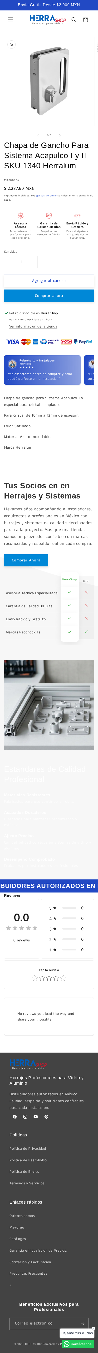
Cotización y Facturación (30, 1262)
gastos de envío (46, 196)
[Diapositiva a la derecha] (60, 135)
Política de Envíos (24, 1171)
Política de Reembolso (28, 1160)
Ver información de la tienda (33, 326)
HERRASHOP (33, 1344)
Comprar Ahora (26, 560)
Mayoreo (17, 1227)
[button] (10, 19)
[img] (21, 928)
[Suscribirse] (82, 1324)
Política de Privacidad (28, 1148)
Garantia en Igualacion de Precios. (38, 1250)
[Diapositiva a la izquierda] (38, 135)
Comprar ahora (49, 296)
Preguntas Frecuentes (28, 1273)
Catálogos (18, 1239)
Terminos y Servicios (27, 1183)
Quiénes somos (22, 1216)
